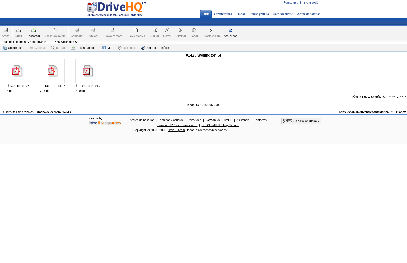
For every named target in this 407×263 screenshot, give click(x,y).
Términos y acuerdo (171, 120)
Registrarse (290, 2)
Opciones (129, 47)
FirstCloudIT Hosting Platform (220, 125)
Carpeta (40, 47)
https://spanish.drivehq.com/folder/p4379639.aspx (372, 112)
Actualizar (230, 36)
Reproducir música (158, 47)
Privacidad (194, 120)
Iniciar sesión (311, 2)
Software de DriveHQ (218, 120)
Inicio (205, 14)
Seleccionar (16, 47)
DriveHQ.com (176, 130)
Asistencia (243, 120)
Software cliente (283, 14)
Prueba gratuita (259, 14)
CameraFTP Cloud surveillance (177, 125)
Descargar (33, 36)
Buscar (60, 47)
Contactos (260, 120)
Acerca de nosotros (308, 14)
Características (223, 14)
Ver (109, 47)
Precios (240, 14)
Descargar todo (86, 47)
